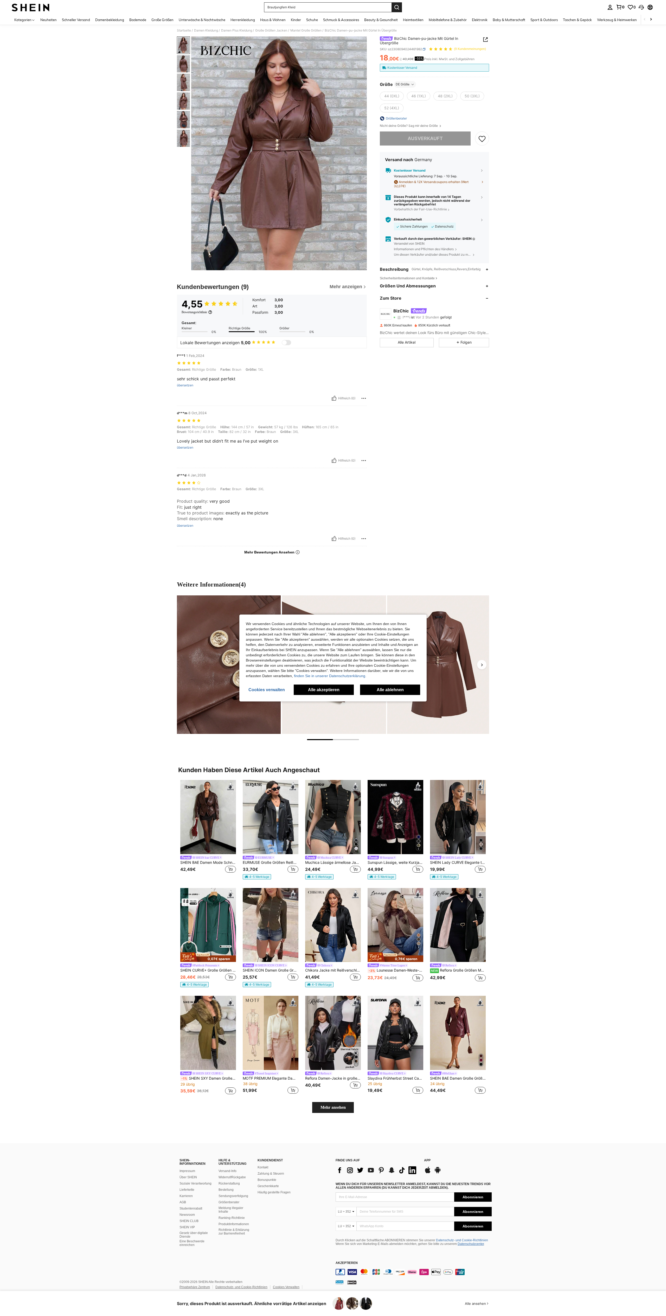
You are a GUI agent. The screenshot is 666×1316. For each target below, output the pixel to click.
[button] (641, 7)
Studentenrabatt (191, 1208)
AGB (183, 1202)
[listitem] (208, 830)
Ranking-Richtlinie (232, 1218)
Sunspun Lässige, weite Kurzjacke (395, 862)
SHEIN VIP (187, 1227)
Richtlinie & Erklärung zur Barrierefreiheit (234, 1231)
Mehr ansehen (333, 1107)
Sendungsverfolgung (233, 1196)
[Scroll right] (651, 20)
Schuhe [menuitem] (312, 20)
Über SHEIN (188, 1177)
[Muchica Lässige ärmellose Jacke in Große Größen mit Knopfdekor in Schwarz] (333, 817)
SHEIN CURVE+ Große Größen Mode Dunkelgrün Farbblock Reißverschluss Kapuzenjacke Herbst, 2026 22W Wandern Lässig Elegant (208, 970)
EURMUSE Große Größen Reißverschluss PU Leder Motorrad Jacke (270, 862)
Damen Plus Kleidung (236, 30)
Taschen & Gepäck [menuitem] (577, 20)
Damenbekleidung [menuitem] (109, 20)
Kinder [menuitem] (296, 20)
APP (427, 1160)
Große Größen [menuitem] (162, 20)
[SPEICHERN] (482, 138)
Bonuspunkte (267, 1180)
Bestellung (226, 1190)
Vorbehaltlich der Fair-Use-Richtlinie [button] (420, 209)
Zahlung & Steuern (271, 1173)
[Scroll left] (644, 20)
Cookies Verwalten (286, 1287)
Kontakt (263, 1167)
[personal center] (610, 7)
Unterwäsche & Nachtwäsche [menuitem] (202, 20)
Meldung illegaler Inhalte (231, 1209)
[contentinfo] (414, 1272)
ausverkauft (425, 138)
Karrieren (186, 1196)
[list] (377, 1170)
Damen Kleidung (206, 30)
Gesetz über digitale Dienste (194, 1234)
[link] (620, 7)
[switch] (286, 342)
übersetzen (185, 385)
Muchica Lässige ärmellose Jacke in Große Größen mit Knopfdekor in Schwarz (333, 862)
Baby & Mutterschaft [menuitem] (509, 20)
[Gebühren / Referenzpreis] (400, 59)
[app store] (427, 1172)
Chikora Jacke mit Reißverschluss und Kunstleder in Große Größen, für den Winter (333, 970)
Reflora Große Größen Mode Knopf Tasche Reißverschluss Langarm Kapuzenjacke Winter (458, 970)
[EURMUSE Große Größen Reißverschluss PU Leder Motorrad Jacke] (270, 817)
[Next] (481, 664)
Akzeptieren (347, 1263)
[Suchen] (397, 7)
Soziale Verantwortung (196, 1183)
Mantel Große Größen (306, 30)
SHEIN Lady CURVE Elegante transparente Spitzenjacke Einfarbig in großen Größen (458, 862)
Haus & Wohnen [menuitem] (273, 20)
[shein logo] (30, 7)
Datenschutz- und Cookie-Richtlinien (462, 1240)
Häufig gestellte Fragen (274, 1192)
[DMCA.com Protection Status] (351, 1282)
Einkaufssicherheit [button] (408, 219)
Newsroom (187, 1215)
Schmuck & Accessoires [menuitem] (341, 20)
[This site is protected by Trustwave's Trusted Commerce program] (339, 1282)
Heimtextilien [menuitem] (413, 20)
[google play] (437, 1172)
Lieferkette (187, 1190)
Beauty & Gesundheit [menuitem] (381, 20)
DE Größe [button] (402, 84)
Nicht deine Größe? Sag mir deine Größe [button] (409, 126)
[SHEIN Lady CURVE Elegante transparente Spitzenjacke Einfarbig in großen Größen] (458, 817)
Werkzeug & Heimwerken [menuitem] (617, 20)
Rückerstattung (229, 1183)
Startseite (184, 30)
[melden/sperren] (364, 398)
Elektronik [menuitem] (480, 20)
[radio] (392, 96)
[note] (257, 876)
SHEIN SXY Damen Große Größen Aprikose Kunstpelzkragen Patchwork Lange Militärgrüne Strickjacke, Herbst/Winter (208, 1078)
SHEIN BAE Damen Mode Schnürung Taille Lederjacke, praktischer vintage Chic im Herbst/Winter (208, 862)
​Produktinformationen (234, 1224)
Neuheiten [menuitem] (48, 20)
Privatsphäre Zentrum (195, 1287)
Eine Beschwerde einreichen (192, 1243)
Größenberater (229, 1202)
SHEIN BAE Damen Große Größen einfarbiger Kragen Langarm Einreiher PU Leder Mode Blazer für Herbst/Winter (458, 1078)
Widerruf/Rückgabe (232, 1177)
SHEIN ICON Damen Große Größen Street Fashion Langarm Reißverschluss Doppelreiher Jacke (270, 970)
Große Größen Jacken (271, 30)
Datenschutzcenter (471, 1244)
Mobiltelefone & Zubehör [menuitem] (448, 20)
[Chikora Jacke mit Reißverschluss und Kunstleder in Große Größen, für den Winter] (333, 925)
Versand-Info (227, 1171)
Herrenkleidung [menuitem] (242, 20)
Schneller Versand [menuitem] (76, 20)
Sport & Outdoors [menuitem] (544, 20)
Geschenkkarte (268, 1186)
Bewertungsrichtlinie (194, 312)
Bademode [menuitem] (137, 20)
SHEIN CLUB (189, 1221)
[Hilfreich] (334, 398)
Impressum (187, 1171)
